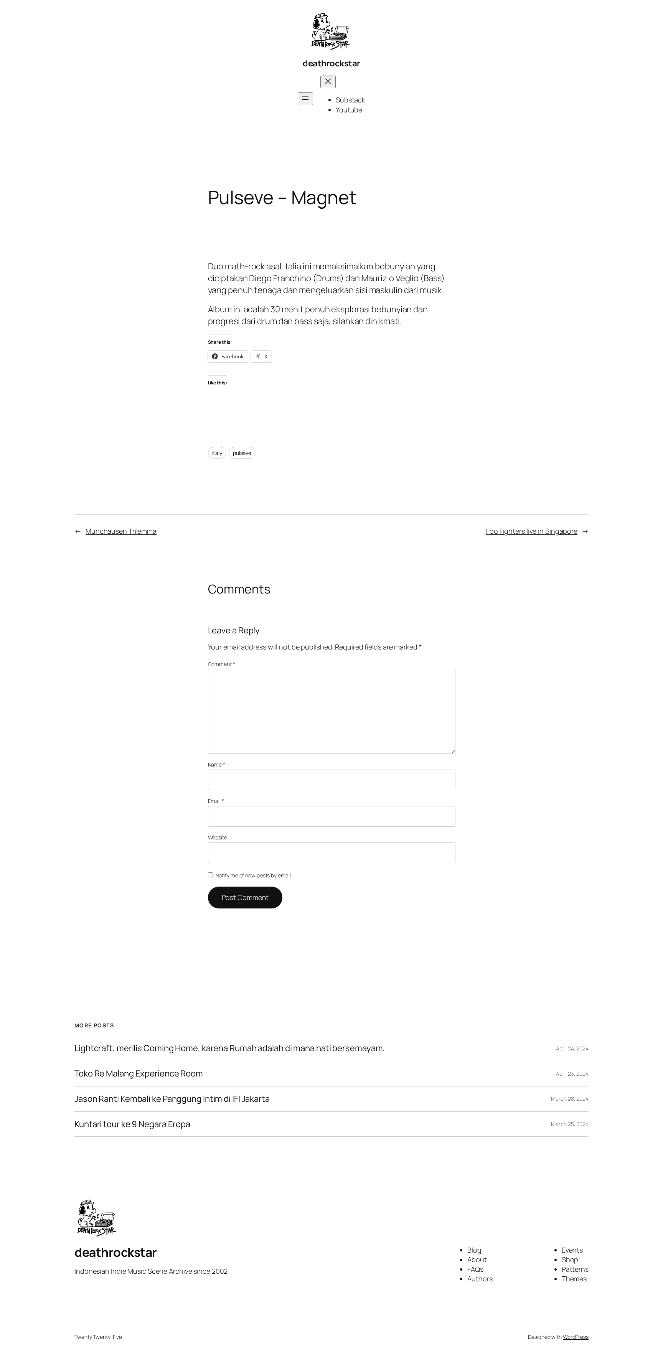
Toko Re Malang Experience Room (138, 1073)
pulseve (242, 453)
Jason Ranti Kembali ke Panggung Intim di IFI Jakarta (172, 1099)
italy (217, 453)
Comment (221, 664)
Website (217, 837)
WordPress (576, 1336)
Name (216, 764)
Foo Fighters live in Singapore (531, 531)
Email (216, 800)
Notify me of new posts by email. (254, 875)
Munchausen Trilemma (121, 531)
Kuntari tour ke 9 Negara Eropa (132, 1124)
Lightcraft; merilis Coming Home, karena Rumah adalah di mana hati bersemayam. (229, 1048)
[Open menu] (305, 98)
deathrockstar (331, 63)
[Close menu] (328, 82)
